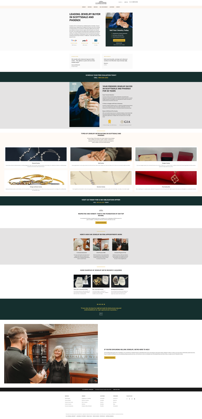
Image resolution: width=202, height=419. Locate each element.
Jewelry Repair (68, 400)
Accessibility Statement (81, 416)
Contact (118, 6)
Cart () (126, 2)
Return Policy (102, 416)
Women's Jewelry (85, 400)
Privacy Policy (89, 416)
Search (120, 2)
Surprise (101, 402)
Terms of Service (96, 416)
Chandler (102, 406)
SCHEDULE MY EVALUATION (101, 222)
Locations (112, 6)
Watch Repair (67, 398)
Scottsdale (102, 398)
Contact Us (115, 398)
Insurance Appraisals (69, 406)
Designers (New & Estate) (87, 406)
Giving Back (115, 406)
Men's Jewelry (84, 402)
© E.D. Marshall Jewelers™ (71, 416)
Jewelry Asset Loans (69, 402)
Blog (114, 404)
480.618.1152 (119, 43)
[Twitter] (129, 398)
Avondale (102, 400)
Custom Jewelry (68, 404)
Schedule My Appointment (119, 40)
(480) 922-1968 (135, 1)
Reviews (114, 402)
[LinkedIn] (134, 398)
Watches (90, 6)
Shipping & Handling (109, 416)
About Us (115, 400)
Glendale (102, 404)
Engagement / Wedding (86, 398)
